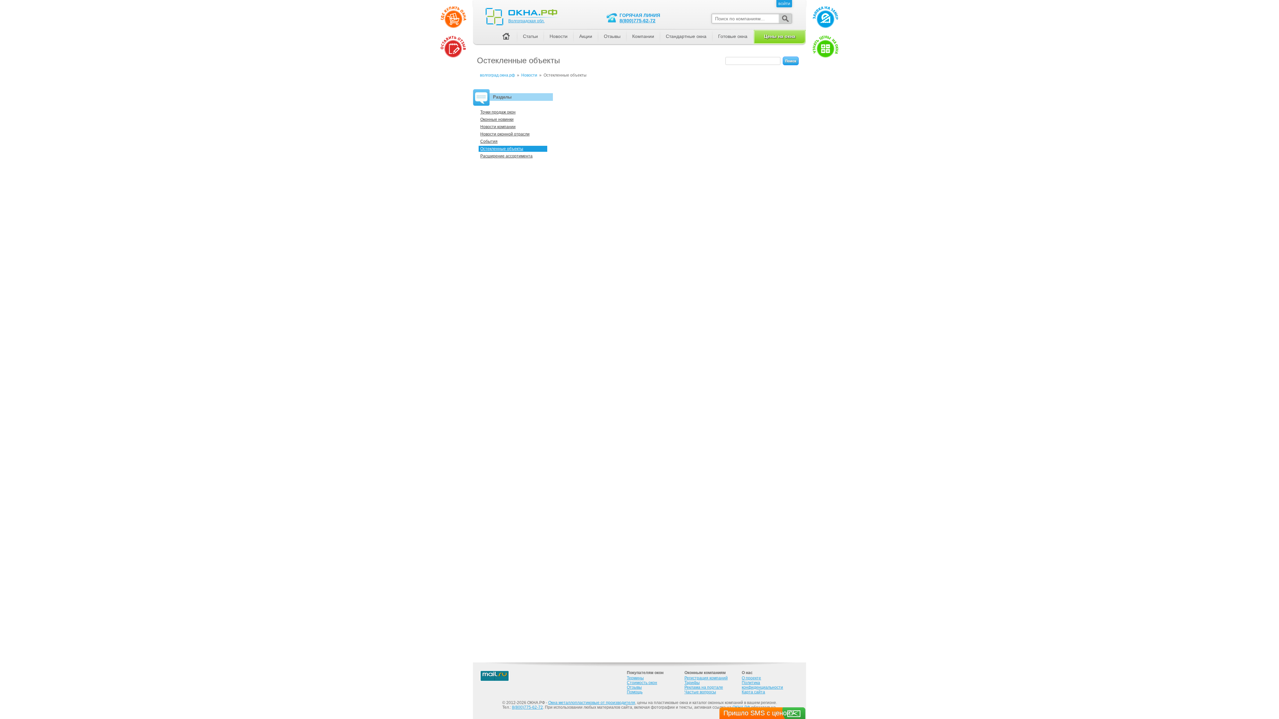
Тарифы (692, 682)
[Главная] (506, 37)
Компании (643, 36)
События (489, 141)
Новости (559, 36)
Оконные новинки (497, 119)
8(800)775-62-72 (637, 20)
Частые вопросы (700, 692)
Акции (585, 36)
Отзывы (612, 36)
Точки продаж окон (498, 112)
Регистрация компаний (706, 678)
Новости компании (498, 126)
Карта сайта (753, 692)
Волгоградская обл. (526, 21)
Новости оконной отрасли (505, 134)
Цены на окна (779, 36)
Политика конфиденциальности (762, 685)
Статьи (530, 36)
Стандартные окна (686, 36)
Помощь (634, 692)
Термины (635, 678)
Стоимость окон (642, 682)
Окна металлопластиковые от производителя (591, 702)
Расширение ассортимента (506, 156)
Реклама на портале (703, 687)
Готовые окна (732, 36)
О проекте (751, 678)
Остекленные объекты (501, 148)
